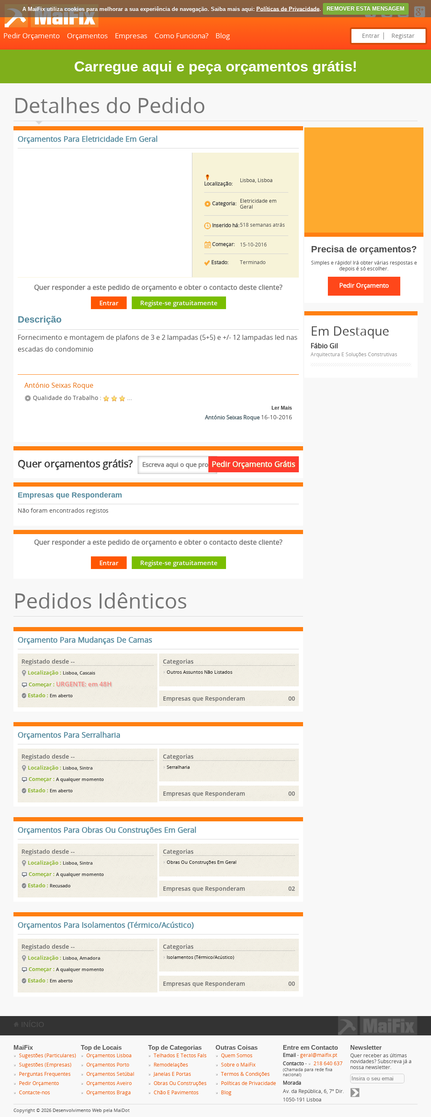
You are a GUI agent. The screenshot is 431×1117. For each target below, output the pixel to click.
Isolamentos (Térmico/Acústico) (199, 957)
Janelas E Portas (172, 1074)
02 (291, 888)
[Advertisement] (363, 180)
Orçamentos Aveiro (109, 1083)
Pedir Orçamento (31, 36)
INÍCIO (31, 1024)
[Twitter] (386, 18)
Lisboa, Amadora (81, 958)
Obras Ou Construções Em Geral (201, 862)
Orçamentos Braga (108, 1093)
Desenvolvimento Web (77, 1110)
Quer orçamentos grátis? (75, 463)
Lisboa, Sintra (78, 768)
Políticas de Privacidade (287, 8)
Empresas (131, 36)
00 (291, 698)
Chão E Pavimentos (176, 1093)
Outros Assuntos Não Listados (198, 672)
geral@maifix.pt (318, 1055)
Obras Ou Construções (180, 1083)
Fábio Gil (324, 346)
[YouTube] (403, 18)
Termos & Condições (245, 1074)
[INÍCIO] (51, 26)
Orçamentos (87, 36)
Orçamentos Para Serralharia (69, 735)
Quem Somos (237, 1056)
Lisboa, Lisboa (256, 180)
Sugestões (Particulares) (47, 1056)
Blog (223, 36)
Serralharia (177, 767)
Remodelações (171, 1065)
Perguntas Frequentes (45, 1074)
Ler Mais (281, 408)
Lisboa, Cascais (79, 673)
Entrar (371, 36)
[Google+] (419, 18)
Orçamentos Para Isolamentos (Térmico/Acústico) (106, 925)
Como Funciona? (181, 36)
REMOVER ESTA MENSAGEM (365, 8)
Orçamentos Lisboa (109, 1056)
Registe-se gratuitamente (179, 303)
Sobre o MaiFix (238, 1065)
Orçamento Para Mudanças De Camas (85, 640)
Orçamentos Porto (107, 1065)
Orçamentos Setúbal (110, 1074)
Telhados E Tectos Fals (180, 1056)
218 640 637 (328, 1064)
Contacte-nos (34, 1093)
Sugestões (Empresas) (45, 1065)
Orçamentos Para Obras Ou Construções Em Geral (107, 830)
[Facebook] (370, 18)
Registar (403, 36)
